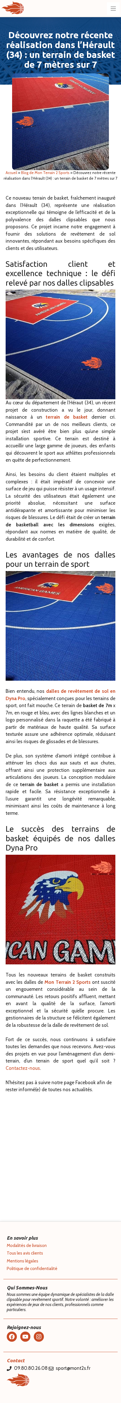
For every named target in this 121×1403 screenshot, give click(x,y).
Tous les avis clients (25, 1253)
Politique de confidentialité (32, 1268)
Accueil (11, 172)
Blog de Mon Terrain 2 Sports (45, 172)
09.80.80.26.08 (31, 1368)
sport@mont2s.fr (73, 1368)
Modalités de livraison (27, 1245)
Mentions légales (22, 1261)
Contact (15, 1360)
